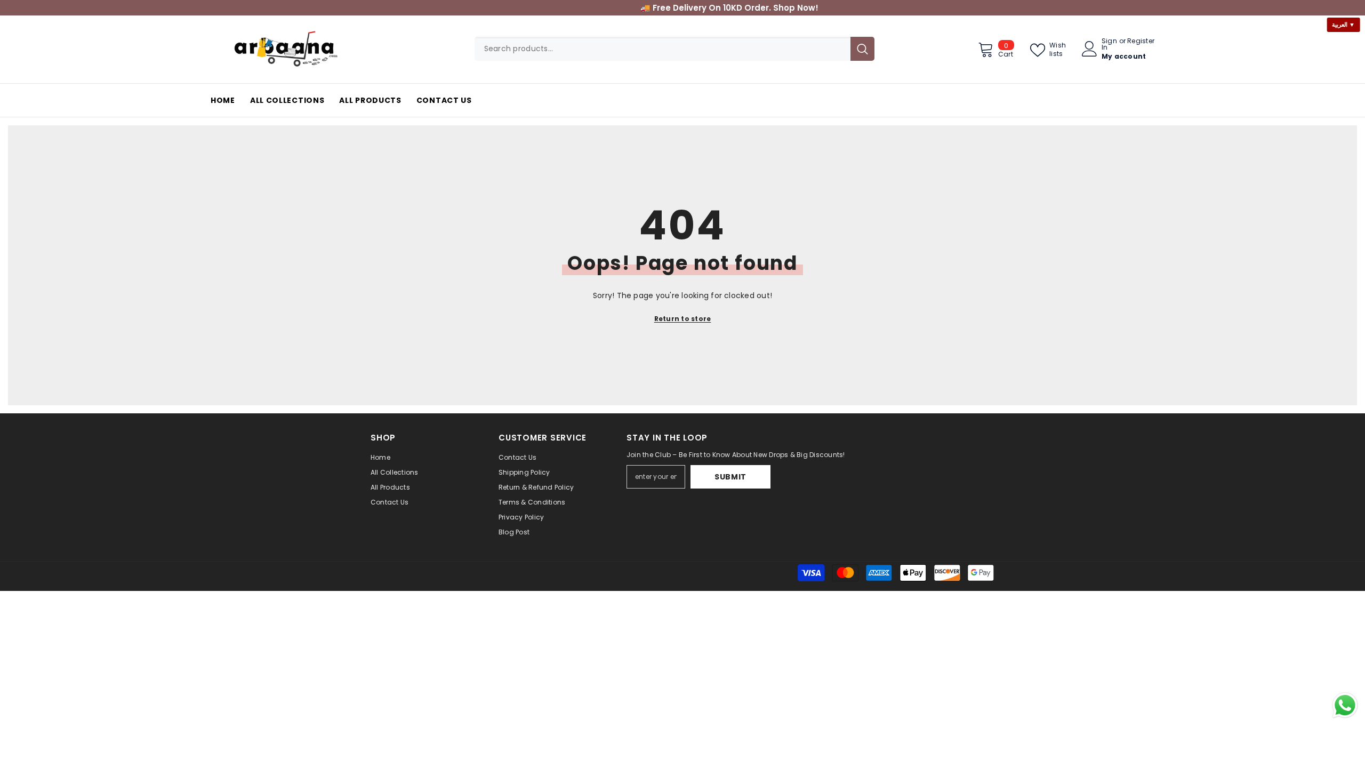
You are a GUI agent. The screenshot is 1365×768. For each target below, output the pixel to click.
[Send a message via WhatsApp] (1345, 705)
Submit (730, 476)
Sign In (1109, 44)
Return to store (682, 318)
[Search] (674, 49)
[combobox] (662, 49)
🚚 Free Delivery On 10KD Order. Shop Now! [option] (682, 7)
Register (1140, 41)
